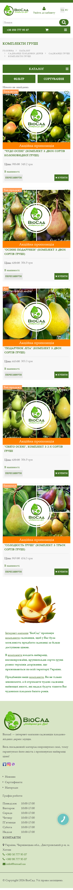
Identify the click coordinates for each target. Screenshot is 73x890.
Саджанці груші (59, 53)
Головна (8, 50)
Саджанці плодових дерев (25, 53)
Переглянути (13, 177)
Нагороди (11, 787)
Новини (10, 777)
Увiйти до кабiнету (44, 12)
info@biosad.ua (15, 864)
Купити (62, 177)
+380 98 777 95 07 (16, 859)
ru (66, 9)
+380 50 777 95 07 (16, 854)
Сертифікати (13, 782)
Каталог (24, 50)
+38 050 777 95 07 (18, 29)
